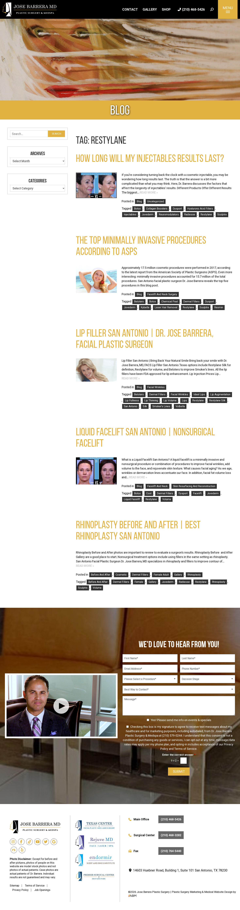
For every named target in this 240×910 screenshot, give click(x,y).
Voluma (166, 499)
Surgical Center (157, 835)
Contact (130, 9)
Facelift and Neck (157, 486)
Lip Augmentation (220, 394)
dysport (177, 208)
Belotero (139, 301)
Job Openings (42, 890)
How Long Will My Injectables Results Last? (150, 158)
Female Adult (161, 574)
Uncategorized (155, 201)
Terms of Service (35, 885)
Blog (139, 201)
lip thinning (151, 400)
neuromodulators (169, 214)
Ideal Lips (199, 394)
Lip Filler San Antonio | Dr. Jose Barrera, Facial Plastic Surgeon (144, 338)
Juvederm (147, 214)
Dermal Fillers (140, 574)
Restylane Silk (217, 400)
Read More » (149, 192)
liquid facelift (132, 499)
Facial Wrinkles (156, 387)
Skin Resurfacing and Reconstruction (194, 486)
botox (137, 208)
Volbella (180, 406)
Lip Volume (169, 400)
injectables (130, 214)
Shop (166, 9)
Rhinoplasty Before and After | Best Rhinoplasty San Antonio (138, 530)
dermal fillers (191, 301)
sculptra (222, 214)
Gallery (150, 9)
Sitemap (14, 885)
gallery (152, 581)
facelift (197, 493)
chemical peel (169, 301)
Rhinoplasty (194, 574)
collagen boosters (156, 208)
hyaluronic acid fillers (200, 208)
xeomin (218, 307)
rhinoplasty (218, 581)
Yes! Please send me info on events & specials (181, 720)
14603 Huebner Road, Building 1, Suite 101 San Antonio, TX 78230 (179, 870)
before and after (98, 581)
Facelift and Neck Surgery (162, 294)
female (139, 581)
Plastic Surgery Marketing (187, 892)
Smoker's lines (161, 406)
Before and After (100, 574)
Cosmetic (121, 574)
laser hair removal (166, 307)
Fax (157, 851)
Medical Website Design (218, 892)
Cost (149, 493)
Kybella (145, 307)
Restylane (206, 214)
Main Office (157, 819)
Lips (184, 400)
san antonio (130, 406)
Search (56, 133)
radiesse (189, 214)
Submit (179, 771)
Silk (145, 406)
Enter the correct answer (178, 754)
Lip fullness (132, 400)
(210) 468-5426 (193, 9)
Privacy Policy (20, 890)
